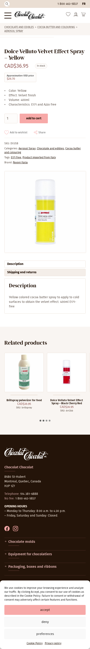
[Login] (76, 15)
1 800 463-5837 (67, 3)
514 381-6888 (29, 494)
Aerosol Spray (13, 31)
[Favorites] (68, 15)
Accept (45, 610)
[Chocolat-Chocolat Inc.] (30, 15)
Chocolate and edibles (19, 27)
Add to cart (33, 118)
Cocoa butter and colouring (56, 27)
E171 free (16, 157)
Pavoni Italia (20, 162)
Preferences (45, 634)
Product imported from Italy (39, 157)
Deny (45, 622)
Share (42, 132)
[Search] (7, 4)
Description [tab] (15, 264)
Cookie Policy (35, 643)
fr (84, 3)
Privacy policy (53, 643)
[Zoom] (45, 212)
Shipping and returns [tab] (21, 272)
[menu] (7, 15)
